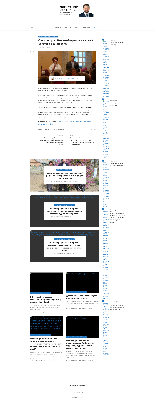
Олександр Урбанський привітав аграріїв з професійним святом (116, 43)
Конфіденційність (77, 392)
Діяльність (86, 28)
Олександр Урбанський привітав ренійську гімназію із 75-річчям (116, 164)
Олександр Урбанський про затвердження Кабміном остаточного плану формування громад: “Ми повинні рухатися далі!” (45, 344)
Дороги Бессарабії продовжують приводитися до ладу (82, 297)
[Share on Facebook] (32, 63)
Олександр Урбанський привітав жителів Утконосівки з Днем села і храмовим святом (51, 141)
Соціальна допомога (64, 169)
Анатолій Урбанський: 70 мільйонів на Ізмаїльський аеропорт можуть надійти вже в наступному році (117, 305)
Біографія (67, 28)
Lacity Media (80, 397)
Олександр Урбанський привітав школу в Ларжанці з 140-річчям (116, 102)
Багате (40, 129)
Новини (76, 28)
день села (47, 129)
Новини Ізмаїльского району (48, 36)
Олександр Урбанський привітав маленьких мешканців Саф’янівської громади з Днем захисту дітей (64, 211)
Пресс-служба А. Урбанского (65, 78)
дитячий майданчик (58, 129)
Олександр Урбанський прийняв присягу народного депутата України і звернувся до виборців (82, 141)
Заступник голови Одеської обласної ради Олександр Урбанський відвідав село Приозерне (64, 175)
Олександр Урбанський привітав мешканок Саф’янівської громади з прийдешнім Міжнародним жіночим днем (64, 246)
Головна (57, 28)
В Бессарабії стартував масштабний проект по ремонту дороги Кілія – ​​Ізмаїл (45, 299)
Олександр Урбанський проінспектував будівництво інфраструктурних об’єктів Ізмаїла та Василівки (80, 344)
